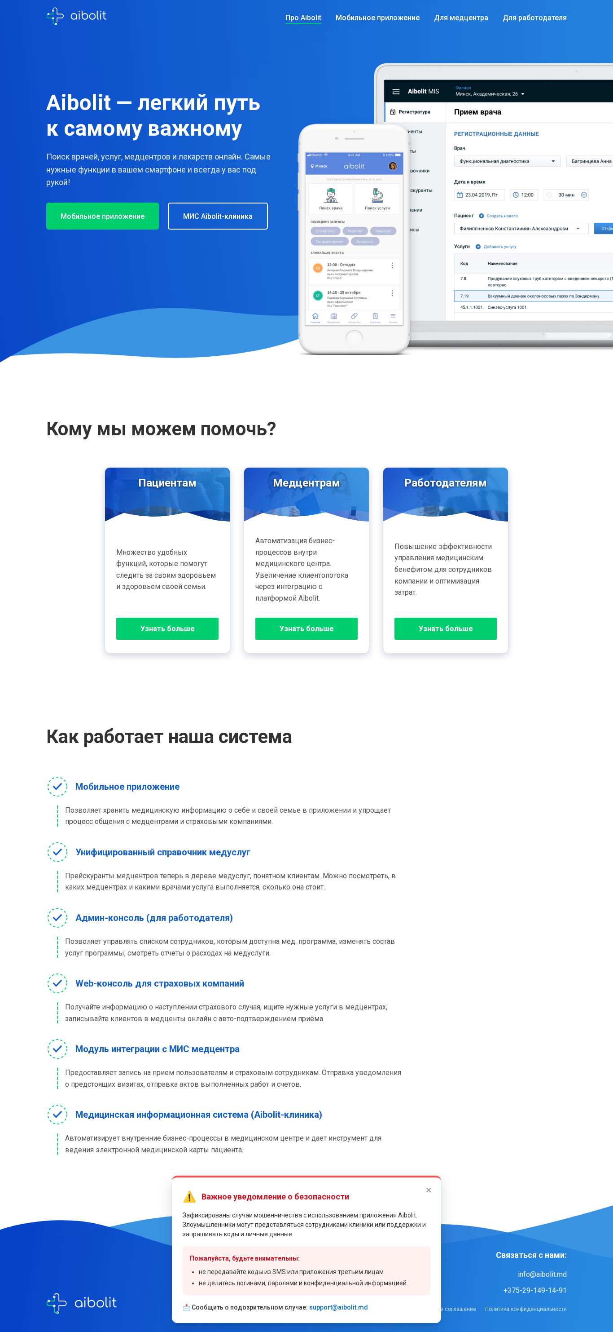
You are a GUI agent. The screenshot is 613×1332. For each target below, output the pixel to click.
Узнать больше (167, 628)
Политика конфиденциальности (526, 1309)
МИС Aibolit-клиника (218, 216)
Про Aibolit (303, 17)
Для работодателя (535, 17)
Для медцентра (461, 17)
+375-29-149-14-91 (535, 1290)
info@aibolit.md (542, 1274)
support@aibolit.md (338, 1307)
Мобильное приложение (378, 17)
